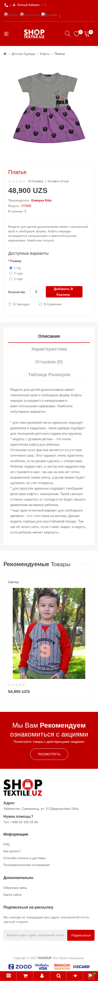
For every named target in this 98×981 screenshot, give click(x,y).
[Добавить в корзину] (88, 690)
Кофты (44, 54)
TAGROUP (44, 958)
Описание (49, 336)
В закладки (21, 304)
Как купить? (12, 851)
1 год (17, 268)
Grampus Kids (41, 200)
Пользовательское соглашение (26, 865)
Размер (15, 261)
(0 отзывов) (35, 181)
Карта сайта (12, 894)
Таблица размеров (49, 374)
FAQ (6, 844)
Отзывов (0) (49, 361)
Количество (16, 292)
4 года (18, 279)
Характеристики (49, 348)
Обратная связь (15, 888)
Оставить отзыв (58, 181)
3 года (18, 273)
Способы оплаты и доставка (24, 858)
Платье (60, 54)
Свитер (13, 582)
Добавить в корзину (63, 291)
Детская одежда (23, 54)
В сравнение (53, 304)
